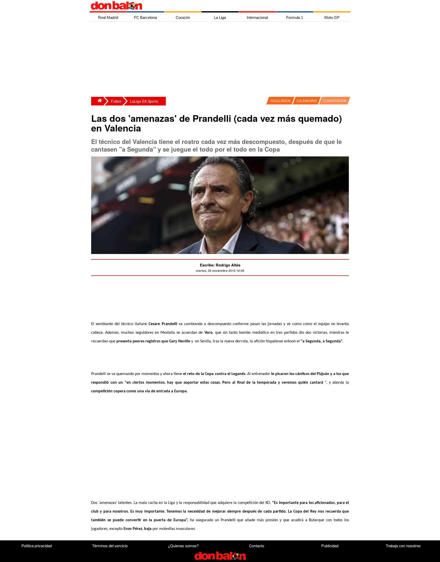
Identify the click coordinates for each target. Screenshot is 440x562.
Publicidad (329, 545)
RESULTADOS (280, 100)
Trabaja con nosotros (403, 545)
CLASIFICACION (334, 100)
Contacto (256, 545)
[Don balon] (214, 6)
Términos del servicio (110, 545)
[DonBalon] (97, 101)
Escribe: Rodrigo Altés (220, 265)
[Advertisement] (221, 60)
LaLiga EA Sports (144, 101)
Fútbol (116, 101)
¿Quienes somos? (183, 545)
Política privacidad (36, 545)
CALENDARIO (307, 100)
